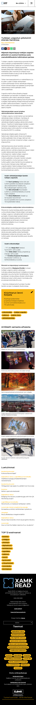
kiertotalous (6, 569)
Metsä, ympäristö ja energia (18, 507)
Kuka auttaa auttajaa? (8, 473)
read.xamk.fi (18, 608)
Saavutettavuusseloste (18, 612)
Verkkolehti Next (18, 676)
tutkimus (5, 315)
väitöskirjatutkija (8, 318)
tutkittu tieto (15, 315)
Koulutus (4, 489)
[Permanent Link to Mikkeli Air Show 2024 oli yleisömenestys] (18, 339)
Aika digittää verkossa (18, 638)
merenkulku (6, 566)
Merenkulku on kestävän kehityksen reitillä (15, 504)
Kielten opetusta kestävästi (10, 491)
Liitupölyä (4, 512)
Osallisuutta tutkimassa (18, 650)
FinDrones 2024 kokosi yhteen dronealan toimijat (15, 371)
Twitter (5, 48)
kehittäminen (7, 548)
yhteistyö (5, 542)
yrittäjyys (5, 539)
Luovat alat (5, 507)
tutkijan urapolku (20, 312)
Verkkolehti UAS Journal (18, 682)
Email (14, 48)
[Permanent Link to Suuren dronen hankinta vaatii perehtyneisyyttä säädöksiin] (18, 447)
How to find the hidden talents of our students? (17, 525)
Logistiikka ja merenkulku (22, 477)
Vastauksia (18, 668)
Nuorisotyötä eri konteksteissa (18, 647)
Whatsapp (11, 48)
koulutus (5, 536)
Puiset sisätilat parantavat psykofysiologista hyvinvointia (17, 436)
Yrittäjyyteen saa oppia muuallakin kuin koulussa (17, 486)
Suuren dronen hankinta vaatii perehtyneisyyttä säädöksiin (15, 458)
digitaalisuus (7, 545)
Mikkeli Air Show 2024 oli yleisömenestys (13, 349)
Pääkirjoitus (25, 665)
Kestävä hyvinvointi (7, 471)
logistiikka (6, 551)
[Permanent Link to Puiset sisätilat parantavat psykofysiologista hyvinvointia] (18, 426)
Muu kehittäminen (8, 43)
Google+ (8, 48)
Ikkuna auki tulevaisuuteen (18, 644)
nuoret (4, 557)
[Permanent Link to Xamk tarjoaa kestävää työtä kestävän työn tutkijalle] (18, 382)
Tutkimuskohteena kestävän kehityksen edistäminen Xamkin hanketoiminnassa (16, 414)
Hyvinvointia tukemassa (18, 641)
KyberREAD (17, 655)
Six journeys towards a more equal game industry (18, 520)
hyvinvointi (6, 560)
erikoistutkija (7, 312)
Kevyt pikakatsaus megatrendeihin (13, 514)
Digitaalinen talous (7, 477)
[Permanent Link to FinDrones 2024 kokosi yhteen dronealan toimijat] (18, 360)
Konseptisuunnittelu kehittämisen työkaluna (16, 509)
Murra (23, 618)
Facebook (2, 48)
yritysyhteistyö (7, 563)
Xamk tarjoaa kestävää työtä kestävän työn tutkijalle (16, 392)
